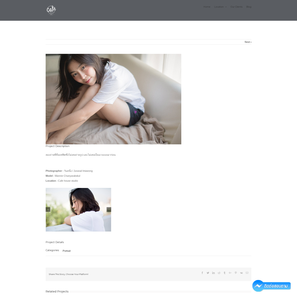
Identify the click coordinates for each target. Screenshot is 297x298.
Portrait (67, 251)
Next (247, 42)
